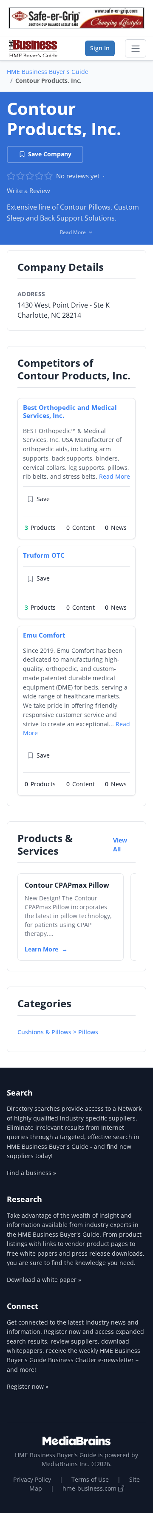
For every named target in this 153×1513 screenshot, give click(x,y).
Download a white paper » (44, 1280)
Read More (114, 476)
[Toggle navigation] (135, 48)
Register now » (27, 1386)
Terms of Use (90, 1479)
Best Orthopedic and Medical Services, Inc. (70, 411)
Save (43, 499)
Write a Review (28, 190)
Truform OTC (44, 555)
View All (120, 844)
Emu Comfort (44, 635)
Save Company (49, 154)
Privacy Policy (32, 1479)
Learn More (41, 949)
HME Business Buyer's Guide (47, 72)
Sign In (100, 48)
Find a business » (31, 1173)
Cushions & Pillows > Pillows (57, 1032)
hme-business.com (90, 1488)
